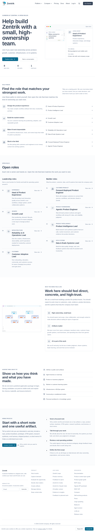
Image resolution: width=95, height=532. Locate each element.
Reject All (80, 529)
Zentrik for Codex (58, 483)
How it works (35, 473)
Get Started (88, 3)
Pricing (56, 3)
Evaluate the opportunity (38, 479)
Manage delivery (36, 489)
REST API (77, 489)
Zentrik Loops (57, 473)
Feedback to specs (58, 479)
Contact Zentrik (8, 445)
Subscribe (24, 489)
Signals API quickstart (80, 486)
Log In (74, 3)
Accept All (89, 529)
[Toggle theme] (79, 3)
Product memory (57, 476)
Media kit (77, 505)
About (68, 3)
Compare (47, 3)
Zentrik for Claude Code (60, 486)
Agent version (78, 508)
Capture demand (36, 476)
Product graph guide (80, 479)
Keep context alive (36, 492)
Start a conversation (28, 59)
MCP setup (77, 483)
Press (76, 498)
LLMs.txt (76, 511)
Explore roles (9, 59)
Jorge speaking (78, 501)
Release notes (78, 514)
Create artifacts (35, 486)
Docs (62, 3)
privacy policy (42, 529)
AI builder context (58, 489)
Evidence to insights (58, 492)
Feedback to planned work (60, 495)
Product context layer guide (82, 476)
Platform (37, 3)
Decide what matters (37, 483)
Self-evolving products (80, 495)
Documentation (78, 473)
